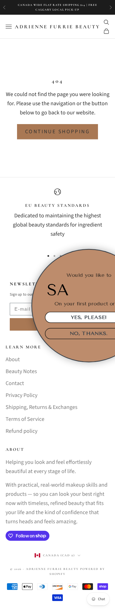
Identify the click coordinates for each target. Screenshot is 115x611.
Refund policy (21, 431)
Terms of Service (25, 419)
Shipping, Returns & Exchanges (41, 407)
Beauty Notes (21, 371)
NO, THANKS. (62, 333)
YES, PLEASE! (62, 317)
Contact (15, 383)
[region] (57, 217)
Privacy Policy (21, 395)
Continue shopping (57, 131)
